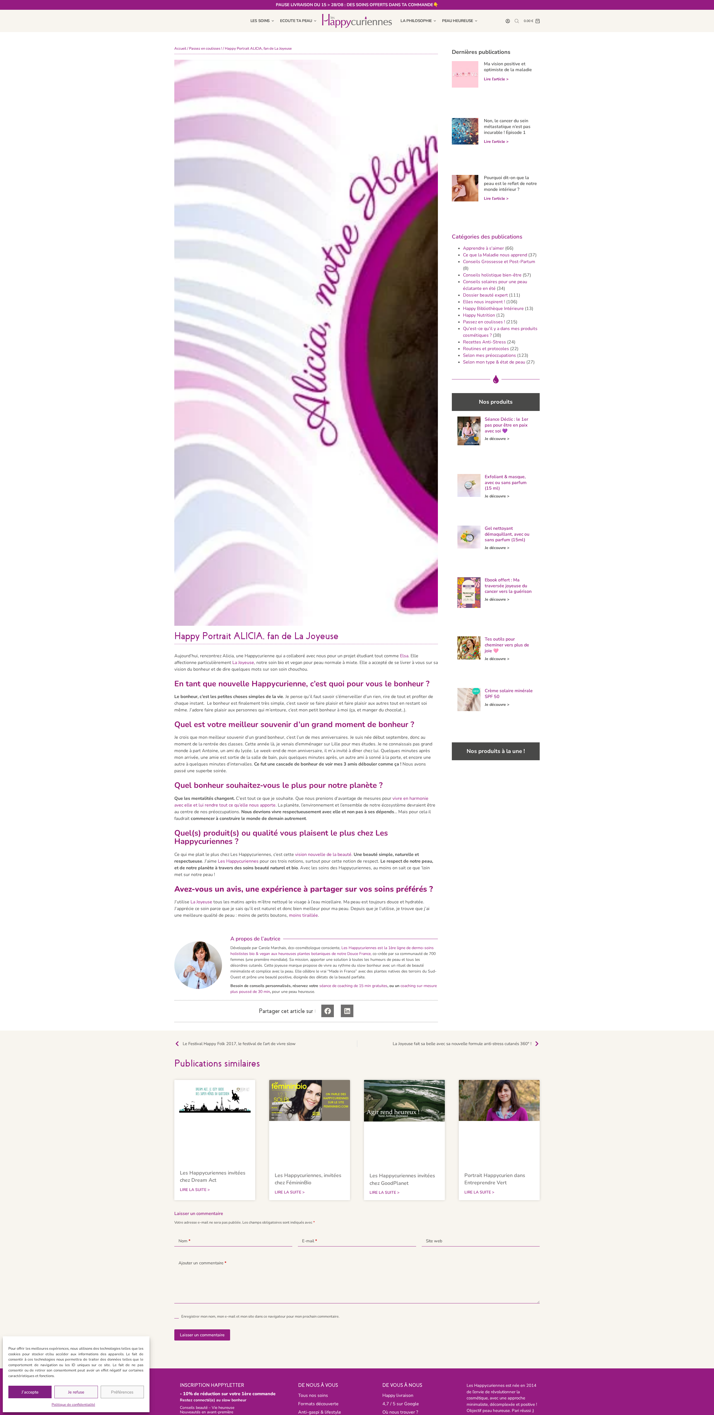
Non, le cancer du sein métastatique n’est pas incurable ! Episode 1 (507, 127)
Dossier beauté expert (485, 295)
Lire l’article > (496, 79)
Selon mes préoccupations (489, 355)
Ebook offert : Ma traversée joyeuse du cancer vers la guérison (508, 586)
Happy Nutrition (479, 315)
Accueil (180, 48)
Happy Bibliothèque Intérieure (493, 308)
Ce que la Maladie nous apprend (495, 255)
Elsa (404, 656)
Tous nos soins (313, 1395)
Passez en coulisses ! (205, 48)
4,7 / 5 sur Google (400, 1404)
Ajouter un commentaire (202, 1263)
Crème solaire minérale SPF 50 (509, 694)
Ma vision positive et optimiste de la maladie (508, 67)
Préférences (122, 1392)
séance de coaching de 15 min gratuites (353, 985)
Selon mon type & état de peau (494, 362)
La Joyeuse (243, 663)
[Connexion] (508, 21)
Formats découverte (318, 1404)
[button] (327, 1011)
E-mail (309, 1241)
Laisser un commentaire (202, 1335)
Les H (346, 947)
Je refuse (76, 1392)
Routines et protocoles (486, 349)
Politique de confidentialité (73, 1404)
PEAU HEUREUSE (457, 20)
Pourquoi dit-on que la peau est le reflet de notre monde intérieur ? (510, 183)
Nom (184, 1241)
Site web (434, 1241)
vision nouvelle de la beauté (323, 854)
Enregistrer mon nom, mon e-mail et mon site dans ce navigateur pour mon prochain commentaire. (260, 1316)
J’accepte (29, 1392)
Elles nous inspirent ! (484, 302)
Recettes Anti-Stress (484, 342)
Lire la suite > (195, 1190)
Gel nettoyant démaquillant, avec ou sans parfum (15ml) (507, 534)
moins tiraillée (303, 915)
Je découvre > (497, 438)
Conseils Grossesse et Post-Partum (499, 262)
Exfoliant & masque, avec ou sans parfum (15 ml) (506, 483)
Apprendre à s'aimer (483, 248)
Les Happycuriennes (238, 861)
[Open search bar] (517, 21)
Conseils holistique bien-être (492, 275)
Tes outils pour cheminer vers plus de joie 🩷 (507, 645)
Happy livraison (397, 1395)
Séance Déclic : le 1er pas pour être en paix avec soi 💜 (506, 425)
